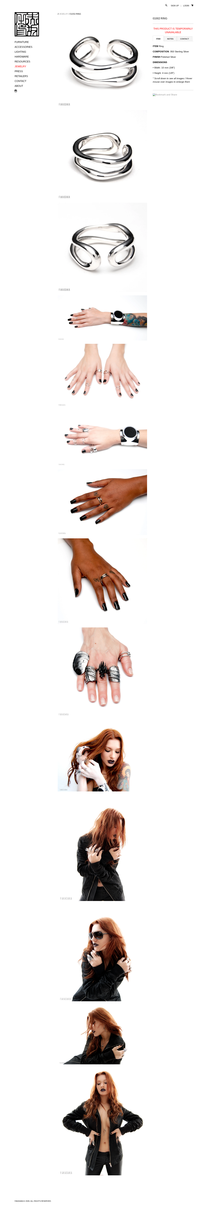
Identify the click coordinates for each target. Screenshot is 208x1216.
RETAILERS (21, 76)
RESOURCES (22, 61)
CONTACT (20, 81)
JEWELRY (20, 66)
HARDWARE (22, 56)
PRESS (19, 71)
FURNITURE (22, 42)
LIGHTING (20, 51)
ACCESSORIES (23, 47)
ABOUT (19, 86)
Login (186, 6)
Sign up (175, 6)
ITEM (158, 39)
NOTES (170, 39)
